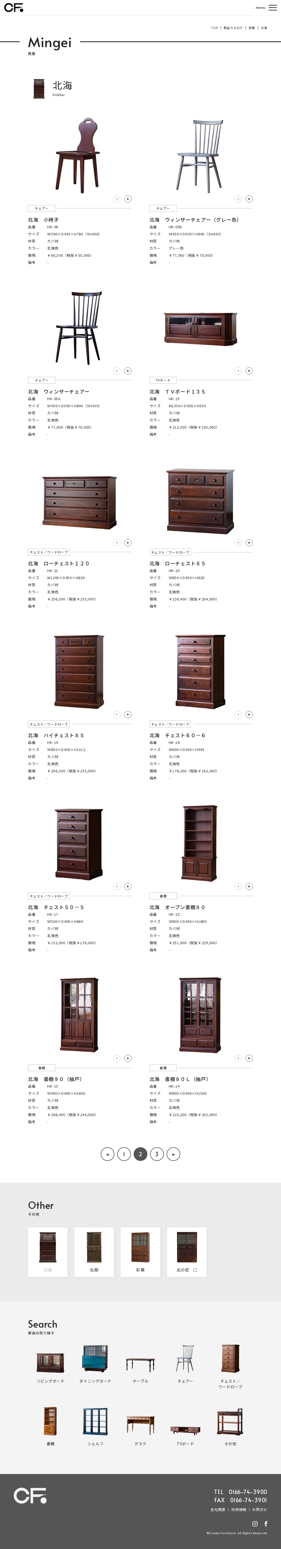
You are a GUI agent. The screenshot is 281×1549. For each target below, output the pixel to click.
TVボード (163, 380)
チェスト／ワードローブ (49, 552)
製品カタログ (233, 27)
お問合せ (259, 1509)
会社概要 (218, 1509)
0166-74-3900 (248, 1492)
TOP (214, 27)
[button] (128, 199)
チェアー (42, 208)
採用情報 (238, 1509)
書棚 (163, 896)
